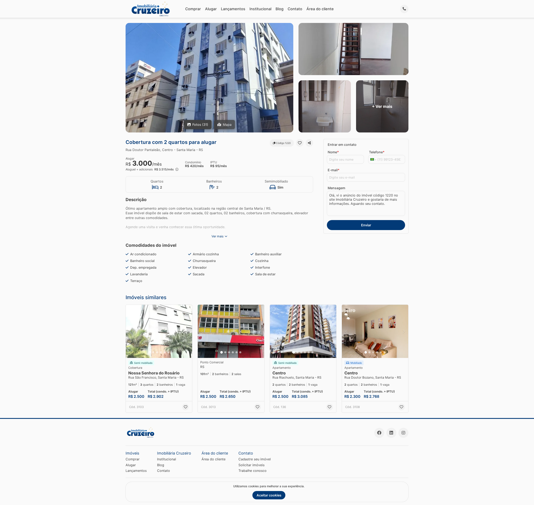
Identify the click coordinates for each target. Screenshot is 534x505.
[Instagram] (403, 433)
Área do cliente (320, 9)
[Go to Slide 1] (149, 352)
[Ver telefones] (404, 9)
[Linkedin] (391, 433)
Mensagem (336, 188)
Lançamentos (233, 9)
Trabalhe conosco (252, 470)
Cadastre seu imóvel (254, 459)
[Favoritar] (300, 143)
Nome (333, 152)
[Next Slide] (187, 331)
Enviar (366, 225)
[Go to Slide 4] (161, 352)
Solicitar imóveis (251, 465)
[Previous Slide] (130, 331)
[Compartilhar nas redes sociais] (309, 143)
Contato (295, 9)
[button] (159, 331)
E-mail (333, 170)
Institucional (260, 9)
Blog (279, 9)
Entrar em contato (342, 144)
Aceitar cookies (269, 495)
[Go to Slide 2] (153, 352)
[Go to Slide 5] (165, 352)
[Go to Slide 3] (157, 352)
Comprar (193, 9)
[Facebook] (379, 433)
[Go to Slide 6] (168, 352)
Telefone (376, 152)
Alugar (211, 9)
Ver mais (218, 236)
